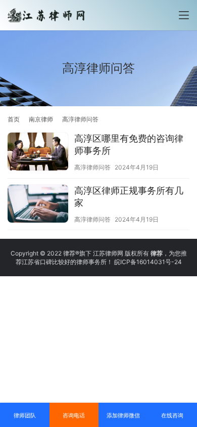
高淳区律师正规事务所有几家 (128, 196)
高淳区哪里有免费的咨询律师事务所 (128, 144)
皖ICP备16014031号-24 (148, 262)
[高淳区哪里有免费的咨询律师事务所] (38, 153)
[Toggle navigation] (183, 15)
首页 (14, 119)
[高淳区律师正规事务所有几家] (38, 205)
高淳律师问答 (92, 167)
